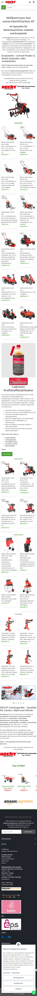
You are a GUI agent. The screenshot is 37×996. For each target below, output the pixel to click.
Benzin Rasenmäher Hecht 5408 (8, 143)
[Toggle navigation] (2, 1)
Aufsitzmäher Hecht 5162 (26, 289)
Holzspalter (18, 614)
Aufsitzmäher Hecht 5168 (8, 324)
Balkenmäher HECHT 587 (8, 213)
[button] (30, 2)
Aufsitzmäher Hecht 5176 (26, 324)
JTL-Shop (21, 993)
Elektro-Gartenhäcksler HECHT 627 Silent (9, 555)
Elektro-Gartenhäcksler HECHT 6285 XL (27, 596)
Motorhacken (18, 459)
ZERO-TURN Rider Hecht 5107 (27, 250)
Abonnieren (28, 832)
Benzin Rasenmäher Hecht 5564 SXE (26, 213)
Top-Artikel (18, 765)
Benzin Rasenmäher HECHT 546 (26, 178)
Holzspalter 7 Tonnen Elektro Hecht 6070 (27, 634)
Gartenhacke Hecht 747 (27, 515)
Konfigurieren (18, 983)
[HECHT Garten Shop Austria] (11, 2)
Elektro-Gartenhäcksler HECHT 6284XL (9, 596)
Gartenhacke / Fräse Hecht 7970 (26, 479)
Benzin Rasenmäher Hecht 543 (8, 178)
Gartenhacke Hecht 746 (9, 515)
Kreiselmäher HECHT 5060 (8, 250)
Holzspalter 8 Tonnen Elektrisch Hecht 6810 (8, 667)
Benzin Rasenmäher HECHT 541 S (26, 143)
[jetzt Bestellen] (18, 360)
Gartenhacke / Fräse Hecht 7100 (8, 479)
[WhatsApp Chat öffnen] (34, 993)
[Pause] (17, 689)
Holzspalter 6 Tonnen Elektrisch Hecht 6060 (8, 634)
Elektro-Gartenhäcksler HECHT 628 (27, 555)
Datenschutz (16, 972)
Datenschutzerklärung (10, 823)
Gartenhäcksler (18, 534)
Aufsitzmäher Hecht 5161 (8, 289)
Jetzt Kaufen (7, 454)
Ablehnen (18, 989)
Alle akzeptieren (18, 977)
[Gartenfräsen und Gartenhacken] (18, 105)
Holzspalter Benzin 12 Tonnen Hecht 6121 (27, 667)
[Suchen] (3, 7)
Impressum (6, 972)
